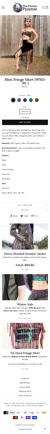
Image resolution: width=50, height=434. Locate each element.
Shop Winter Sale (25, 318)
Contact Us (25, 378)
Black (13, 100)
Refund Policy (25, 383)
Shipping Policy (25, 391)
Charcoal (19, 100)
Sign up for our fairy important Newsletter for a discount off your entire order (25, 404)
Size (25, 107)
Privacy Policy (25, 387)
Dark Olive (37, 100)
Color (25, 95)
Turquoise (31, 100)
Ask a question (25, 205)
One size (25, 111)
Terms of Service (25, 395)
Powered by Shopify (25, 429)
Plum (25, 100)
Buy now (25, 269)
